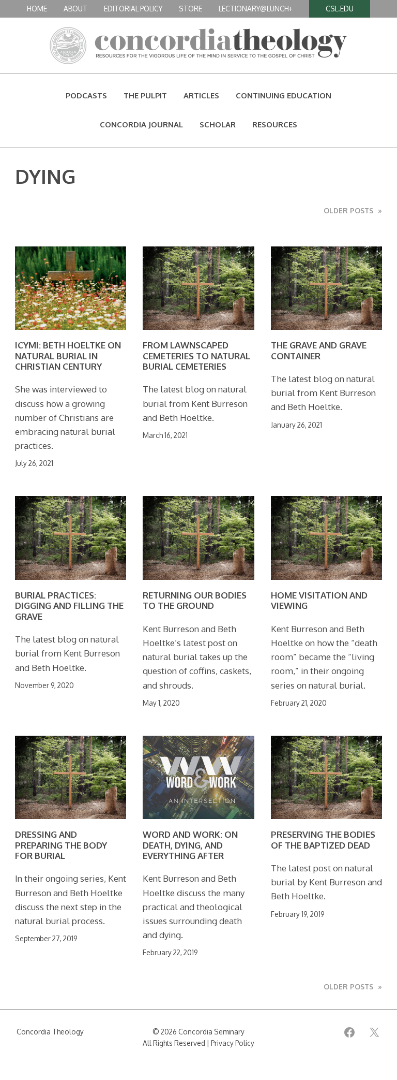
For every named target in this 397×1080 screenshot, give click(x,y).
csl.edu (340, 8)
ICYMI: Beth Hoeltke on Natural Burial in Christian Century (68, 356)
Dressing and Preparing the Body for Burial (61, 845)
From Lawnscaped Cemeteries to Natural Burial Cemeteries (196, 356)
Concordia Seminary (211, 1031)
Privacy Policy (232, 1043)
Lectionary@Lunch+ (256, 8)
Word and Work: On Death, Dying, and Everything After (190, 845)
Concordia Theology (50, 1031)
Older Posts (353, 210)
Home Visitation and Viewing (319, 600)
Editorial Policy (133, 8)
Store (190, 8)
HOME (37, 8)
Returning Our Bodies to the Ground (195, 600)
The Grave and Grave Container (319, 350)
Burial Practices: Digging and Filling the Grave (69, 606)
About (75, 8)
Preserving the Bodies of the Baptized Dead (323, 839)
